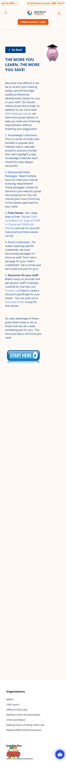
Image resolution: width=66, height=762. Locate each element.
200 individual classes (18, 113)
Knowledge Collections (22, 135)
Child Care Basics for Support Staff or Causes (22, 220)
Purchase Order (15, 302)
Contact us (11, 290)
